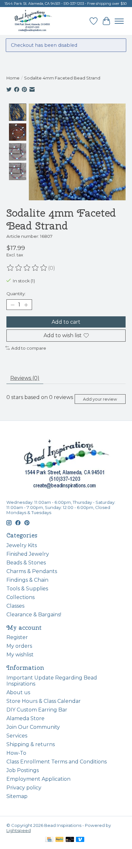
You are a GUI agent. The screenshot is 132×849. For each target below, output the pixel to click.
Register (17, 637)
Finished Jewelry (27, 554)
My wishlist (20, 655)
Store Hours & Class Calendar (43, 701)
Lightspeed (18, 830)
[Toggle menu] (119, 21)
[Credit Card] (49, 840)
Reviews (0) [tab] (24, 378)
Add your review (100, 399)
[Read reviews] (27, 268)
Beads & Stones (26, 563)
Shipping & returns (30, 744)
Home (13, 77)
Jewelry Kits (21, 545)
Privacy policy (23, 788)
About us (18, 692)
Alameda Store (25, 718)
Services (16, 736)
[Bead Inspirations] (32, 21)
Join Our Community (33, 727)
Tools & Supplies (27, 589)
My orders (19, 646)
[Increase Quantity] (26, 305)
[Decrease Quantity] (12, 305)
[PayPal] (59, 840)
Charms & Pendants (31, 571)
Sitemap (17, 796)
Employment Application (38, 779)
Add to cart (66, 322)
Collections (20, 597)
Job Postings (22, 770)
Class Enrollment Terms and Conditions (56, 762)
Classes (15, 606)
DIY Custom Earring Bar (36, 710)
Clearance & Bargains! (33, 615)
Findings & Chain (27, 580)
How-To (16, 753)
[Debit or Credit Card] (70, 840)
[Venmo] (80, 840)
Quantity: (16, 293)
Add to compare (28, 348)
